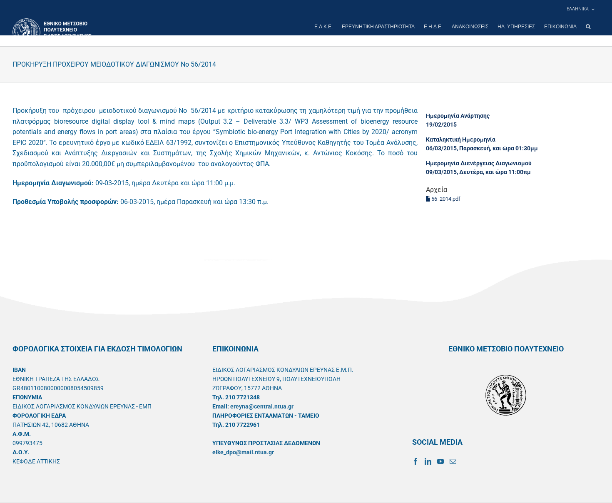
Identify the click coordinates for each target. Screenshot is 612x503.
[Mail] (453, 461)
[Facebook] (415, 461)
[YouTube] (440, 461)
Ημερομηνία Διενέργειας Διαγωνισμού (479, 163)
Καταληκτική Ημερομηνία (460, 139)
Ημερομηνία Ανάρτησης (458, 115)
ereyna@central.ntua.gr (262, 406)
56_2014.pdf (445, 199)
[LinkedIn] (428, 461)
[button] (588, 26)
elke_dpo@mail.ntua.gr (243, 452)
